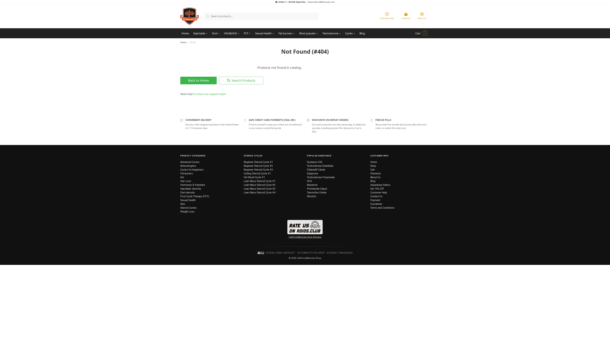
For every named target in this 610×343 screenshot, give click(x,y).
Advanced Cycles (190, 162)
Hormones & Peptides (192, 184)
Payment (375, 200)
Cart (417, 33)
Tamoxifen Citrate (316, 192)
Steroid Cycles (188, 207)
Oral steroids (187, 192)
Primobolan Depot (317, 188)
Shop (373, 165)
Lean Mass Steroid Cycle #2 (259, 184)
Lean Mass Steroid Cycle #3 (259, 188)
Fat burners (285, 33)
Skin (182, 203)
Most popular (307, 33)
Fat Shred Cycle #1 (254, 177)
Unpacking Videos (380, 184)
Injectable (199, 33)
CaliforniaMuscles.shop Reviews (305, 237)
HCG (309, 181)
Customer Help (378, 192)
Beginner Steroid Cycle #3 (258, 169)
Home (185, 33)
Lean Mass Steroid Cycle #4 (259, 192)
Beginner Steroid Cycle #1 (258, 162)
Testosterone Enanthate (320, 165)
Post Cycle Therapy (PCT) (194, 196)
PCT (246, 33)
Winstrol (311, 196)
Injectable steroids (190, 188)
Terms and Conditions (382, 207)
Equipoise (312, 173)
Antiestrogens (188, 165)
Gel (182, 177)
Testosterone (330, 33)
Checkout (375, 173)
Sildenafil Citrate (316, 169)
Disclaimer (376, 203)
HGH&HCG (231, 33)
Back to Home (198, 80)
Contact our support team (210, 94)
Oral (215, 33)
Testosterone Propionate (321, 177)
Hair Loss (185, 181)
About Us (375, 177)
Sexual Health (263, 33)
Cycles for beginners (191, 169)
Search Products (243, 80)
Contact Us (376, 196)
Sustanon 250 (314, 162)
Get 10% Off (377, 188)
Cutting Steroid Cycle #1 (257, 173)
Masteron (312, 184)
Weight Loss (187, 211)
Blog (362, 33)
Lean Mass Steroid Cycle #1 (259, 181)
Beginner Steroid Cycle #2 (258, 165)
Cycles (349, 33)
